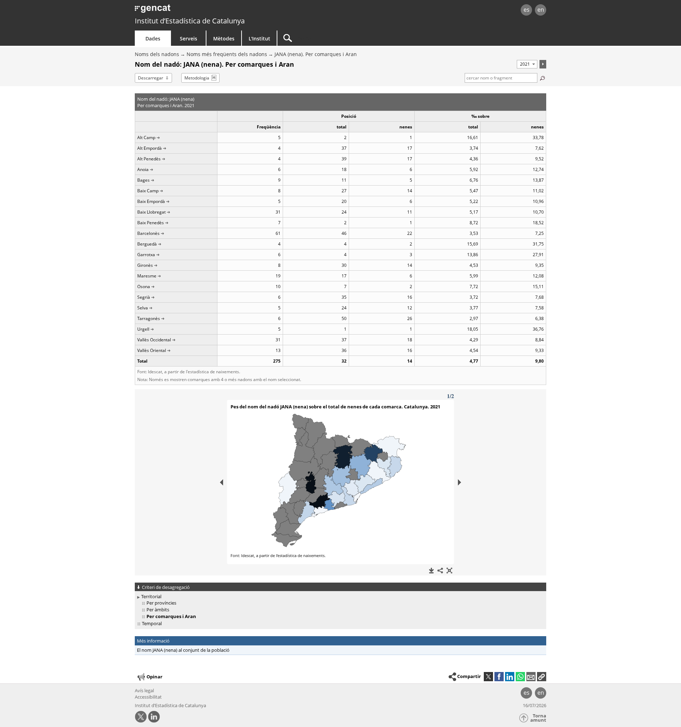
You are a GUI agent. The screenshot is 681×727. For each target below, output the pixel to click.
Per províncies (161, 603)
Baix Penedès (150, 223)
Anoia (143, 169)
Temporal (152, 623)
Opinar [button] (154, 676)
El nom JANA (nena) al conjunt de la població (183, 650)
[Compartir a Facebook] (499, 676)
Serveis (188, 38)
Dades (152, 38)
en (540, 9)
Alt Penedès (149, 159)
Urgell (143, 329)
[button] (541, 676)
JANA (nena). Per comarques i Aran (316, 54)
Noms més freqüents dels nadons (227, 54)
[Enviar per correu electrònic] (531, 676)
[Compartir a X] (488, 676)
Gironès (145, 265)
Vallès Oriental (151, 350)
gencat (217, 10)
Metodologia (196, 78)
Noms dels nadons (157, 54)
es (527, 9)
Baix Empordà (151, 201)
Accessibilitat (148, 697)
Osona (143, 286)
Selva (142, 308)
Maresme (146, 276)
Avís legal (144, 690)
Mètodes (223, 38)
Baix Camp (148, 191)
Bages (143, 180)
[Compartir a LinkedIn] (509, 676)
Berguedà (147, 244)
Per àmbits (157, 609)
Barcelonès (148, 233)
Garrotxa (146, 255)
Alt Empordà (149, 148)
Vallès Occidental (154, 340)
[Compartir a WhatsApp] (520, 676)
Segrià (143, 297)
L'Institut (259, 38)
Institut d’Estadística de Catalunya (190, 21)
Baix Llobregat (151, 212)
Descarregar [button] (150, 78)
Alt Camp (146, 137)
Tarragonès (148, 318)
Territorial (151, 596)
